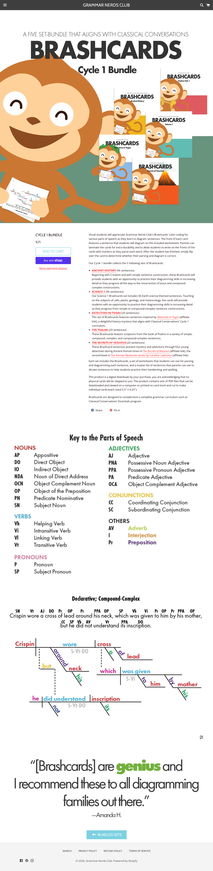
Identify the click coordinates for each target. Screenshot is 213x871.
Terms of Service (140, 850)
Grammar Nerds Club (106, 5)
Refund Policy (113, 850)
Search (67, 850)
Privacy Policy (88, 850)
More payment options (53, 268)
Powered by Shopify (125, 861)
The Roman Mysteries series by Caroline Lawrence (141, 355)
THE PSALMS (100, 330)
